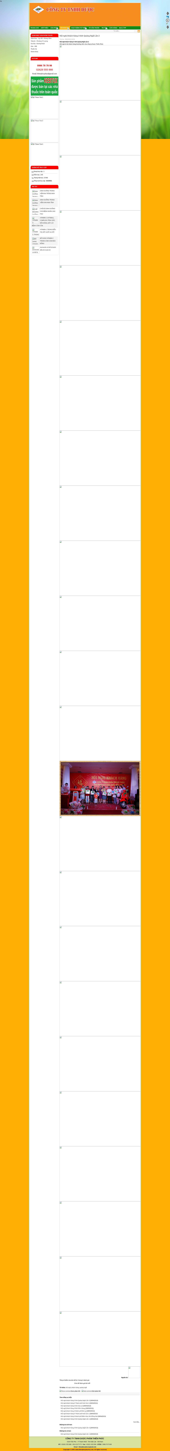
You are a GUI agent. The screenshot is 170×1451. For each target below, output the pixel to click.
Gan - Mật (34, 46)
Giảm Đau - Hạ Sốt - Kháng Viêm (41, 38)
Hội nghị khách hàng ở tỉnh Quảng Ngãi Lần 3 (75, 1400)
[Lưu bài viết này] (139, 39)
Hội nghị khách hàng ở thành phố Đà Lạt (73, 1411)
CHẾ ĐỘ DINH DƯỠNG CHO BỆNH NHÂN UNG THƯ (47, 211)
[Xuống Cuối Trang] (167, 28)
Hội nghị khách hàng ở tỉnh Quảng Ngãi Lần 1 (75, 1419)
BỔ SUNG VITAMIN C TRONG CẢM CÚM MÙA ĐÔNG (47, 240)
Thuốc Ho (34, 49)
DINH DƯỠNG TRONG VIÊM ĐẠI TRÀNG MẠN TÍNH (47, 193)
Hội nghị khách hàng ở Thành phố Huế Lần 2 (75, 1403)
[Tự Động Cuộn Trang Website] (167, 25)
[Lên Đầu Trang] (167, 14)
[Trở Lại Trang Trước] (167, 18)
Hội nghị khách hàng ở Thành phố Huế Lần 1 (75, 1414)
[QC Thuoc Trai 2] (44, 142)
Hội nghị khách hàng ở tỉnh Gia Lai (72, 1406)
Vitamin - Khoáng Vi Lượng (39, 41)
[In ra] (136, 39)
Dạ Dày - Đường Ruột (38, 43)
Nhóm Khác (34, 51)
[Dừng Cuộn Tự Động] (167, 21)
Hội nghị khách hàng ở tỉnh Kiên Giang (73, 1408)
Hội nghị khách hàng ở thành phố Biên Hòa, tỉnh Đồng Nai (79, 1416)
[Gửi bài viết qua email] (133, 39)
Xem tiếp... (136, 1422)
